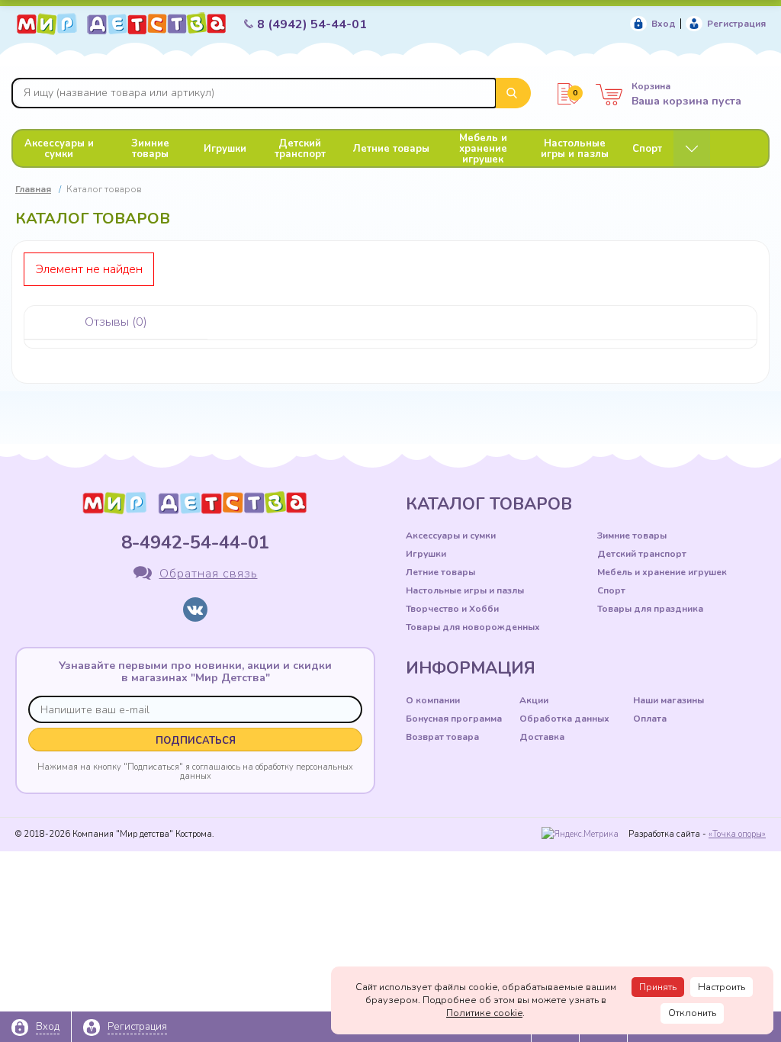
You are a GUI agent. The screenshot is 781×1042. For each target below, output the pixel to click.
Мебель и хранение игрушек (483, 148)
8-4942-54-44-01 (195, 542)
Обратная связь (208, 573)
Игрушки (225, 149)
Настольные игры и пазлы (575, 149)
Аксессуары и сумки (59, 149)
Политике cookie (484, 1013)
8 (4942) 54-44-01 (312, 24)
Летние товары (391, 149)
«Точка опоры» (737, 834)
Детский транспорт (300, 149)
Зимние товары (150, 149)
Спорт (647, 149)
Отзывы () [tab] (116, 322)
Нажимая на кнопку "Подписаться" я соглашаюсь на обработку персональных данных (195, 771)
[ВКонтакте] (195, 609)
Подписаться (196, 741)
